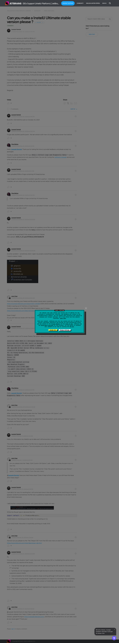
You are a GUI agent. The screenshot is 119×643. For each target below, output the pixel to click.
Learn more (63, 318)
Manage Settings (64, 330)
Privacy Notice (55, 324)
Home (13, 3)
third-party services (47, 325)
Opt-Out (72, 326)
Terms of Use (69, 324)
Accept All (53, 330)
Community (80, 3)
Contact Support (67, 3)
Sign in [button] (104, 3)
